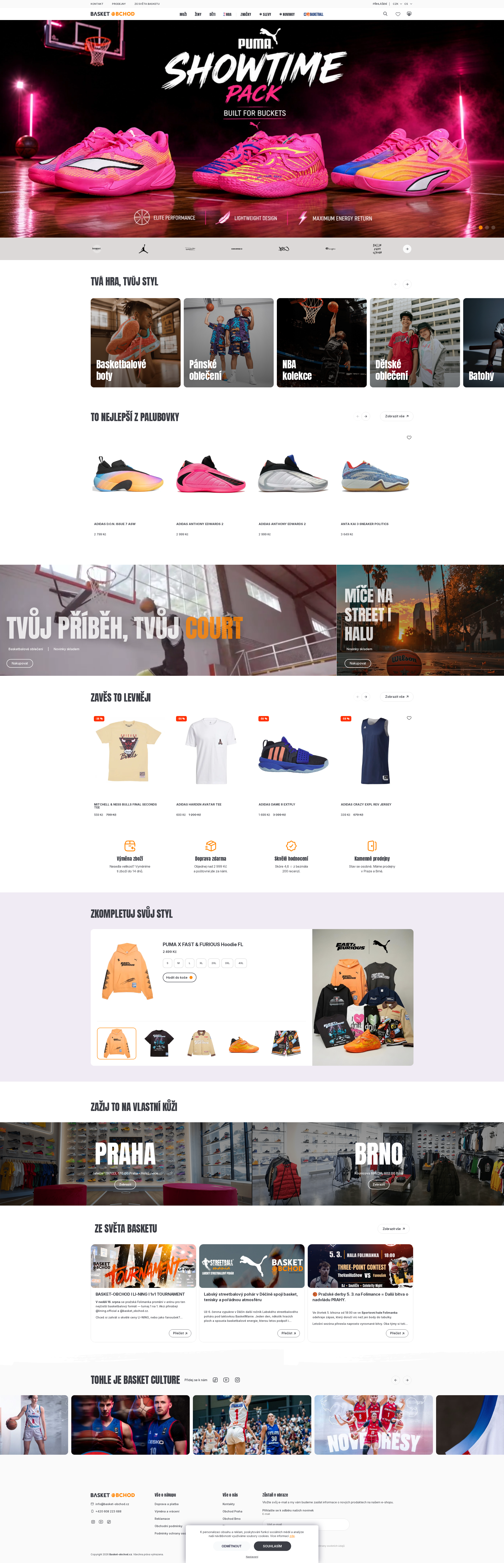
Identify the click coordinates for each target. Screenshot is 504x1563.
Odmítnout (232, 1546)
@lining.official (106, 1310)
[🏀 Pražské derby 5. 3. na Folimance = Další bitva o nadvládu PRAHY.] (360, 1266)
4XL (240, 963)
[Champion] (346, 249)
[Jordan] (158, 249)
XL (201, 963)
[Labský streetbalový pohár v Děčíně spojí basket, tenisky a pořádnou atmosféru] (252, 1266)
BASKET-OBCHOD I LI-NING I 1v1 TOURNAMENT (140, 1294)
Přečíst (178, 1333)
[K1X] (299, 249)
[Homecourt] (112, 249)
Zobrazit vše (395, 416)
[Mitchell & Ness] (205, 249)
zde (292, 1536)
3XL (227, 963)
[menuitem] (183, 14)
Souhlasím (272, 1546)
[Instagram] (237, 1379)
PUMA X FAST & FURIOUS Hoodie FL (203, 944)
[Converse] (252, 249)
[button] (468, 227)
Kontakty (229, 1504)
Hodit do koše (177, 977)
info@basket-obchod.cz (112, 1504)
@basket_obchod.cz (134, 1310)
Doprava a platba (167, 1504)
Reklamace (162, 1518)
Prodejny (119, 3)
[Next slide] (407, 249)
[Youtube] (226, 1379)
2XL (214, 963)
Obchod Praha (232, 1511)
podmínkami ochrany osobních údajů (323, 1545)
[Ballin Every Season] (392, 249)
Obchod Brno (232, 1518)
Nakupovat (20, 663)
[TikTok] (215, 1379)
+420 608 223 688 (108, 1511)
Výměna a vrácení (167, 1511)
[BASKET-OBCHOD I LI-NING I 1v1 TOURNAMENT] (143, 1266)
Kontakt (97, 3)
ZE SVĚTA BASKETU (147, 3)
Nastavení (252, 1556)
